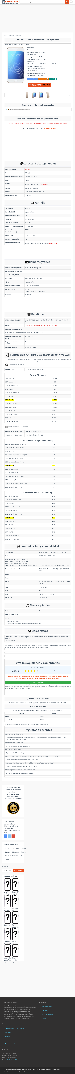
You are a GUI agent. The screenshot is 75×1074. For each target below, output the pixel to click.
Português (48, 1069)
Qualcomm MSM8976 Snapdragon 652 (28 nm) (41, 325)
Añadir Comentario (38, 682)
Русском (34, 1069)
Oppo (7, 859)
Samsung (15, 848)
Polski (52, 1069)
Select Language (8, 1069)
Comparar (8, 1032)
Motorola (15, 852)
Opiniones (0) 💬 (43, 79)
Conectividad (38, 123)
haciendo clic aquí (49, 128)
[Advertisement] (37, 19)
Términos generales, (47, 1014)
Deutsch (24, 1069)
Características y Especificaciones (14, 1028)
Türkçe (38, 1069)
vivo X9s (27, 169)
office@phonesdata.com (13, 1060)
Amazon (44, 184)
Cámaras (22, 123)
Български (57, 1069)
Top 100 (7, 1040)
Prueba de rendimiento (60, 123)
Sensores (50, 123)
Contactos (45, 1010)
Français (29, 1069)
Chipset (7, 1036)
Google (23, 852)
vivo (32, 50)
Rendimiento (29, 123)
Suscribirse (18, 870)
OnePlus (8, 856)
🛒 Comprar (35, 85)
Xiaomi (23, 848)
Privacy (44, 1018)
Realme (15, 856)
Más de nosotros (47, 1006)
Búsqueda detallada (11, 1044)
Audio (44, 123)
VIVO (22, 856)
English (20, 1069)
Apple (7, 848)
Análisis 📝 (53, 79)
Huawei (7, 852)
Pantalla (16, 123)
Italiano (43, 1069)
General (11, 123)
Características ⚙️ (32, 79)
